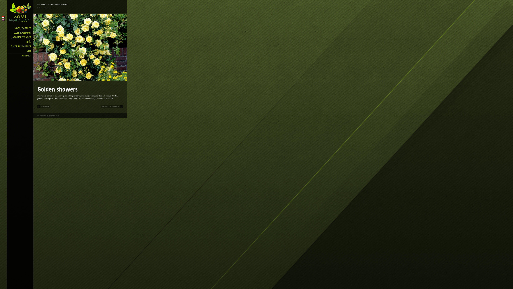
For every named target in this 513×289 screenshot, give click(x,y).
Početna (39, 8)
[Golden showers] (80, 47)
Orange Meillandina (110, 106)
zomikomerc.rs (54, 115)
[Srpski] (3, 17)
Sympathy (45, 106)
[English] (3, 20)
